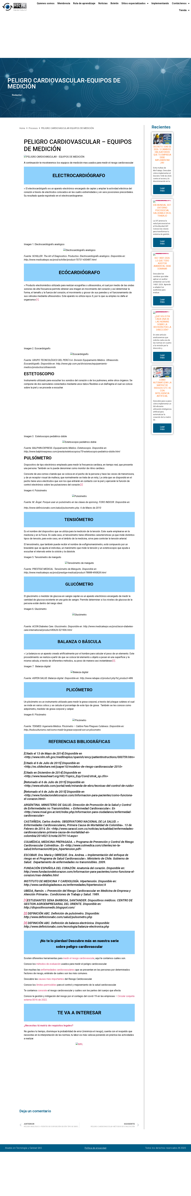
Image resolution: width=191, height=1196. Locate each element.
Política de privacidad (95, 1148)
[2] (81, 484)
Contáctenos (179, 3)
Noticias (103, 3)
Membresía (63, 3)
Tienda (183, 10)
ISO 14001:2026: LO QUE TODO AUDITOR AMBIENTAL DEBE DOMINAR (162, 263)
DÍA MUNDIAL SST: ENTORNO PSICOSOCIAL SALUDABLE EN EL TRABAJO (162, 210)
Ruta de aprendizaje (84, 3)
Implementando (160, 3)
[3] (114, 660)
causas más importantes (51, 979)
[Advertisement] (89, 36)
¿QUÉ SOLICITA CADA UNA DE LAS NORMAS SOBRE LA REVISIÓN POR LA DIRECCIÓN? (162, 323)
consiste (42, 990)
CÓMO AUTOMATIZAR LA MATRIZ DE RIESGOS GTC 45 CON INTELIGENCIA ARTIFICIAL (162, 388)
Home (22, 128)
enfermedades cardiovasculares (58, 969)
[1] (37, 299)
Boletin (114, 3)
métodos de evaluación (48, 963)
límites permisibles (46, 984)
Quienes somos (45, 3)
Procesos (33, 128)
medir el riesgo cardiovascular (78, 958)
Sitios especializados (133, 3)
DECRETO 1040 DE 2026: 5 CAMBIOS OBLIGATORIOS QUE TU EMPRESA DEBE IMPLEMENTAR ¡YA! (162, 154)
